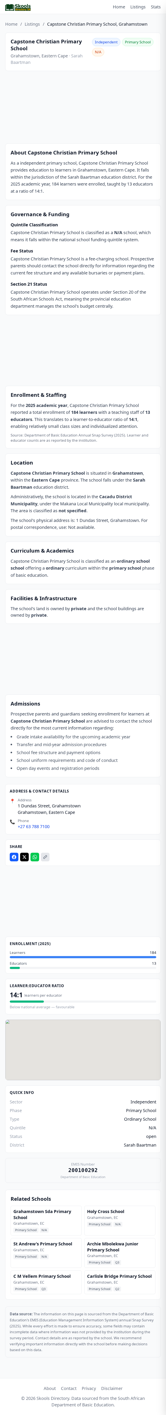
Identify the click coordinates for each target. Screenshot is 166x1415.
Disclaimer (112, 1388)
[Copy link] (45, 857)
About (50, 1388)
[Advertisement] (83, 108)
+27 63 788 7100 (33, 826)
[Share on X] (24, 857)
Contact (69, 1388)
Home (119, 7)
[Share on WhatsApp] (34, 857)
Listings (138, 7)
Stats (156, 7)
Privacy (89, 1388)
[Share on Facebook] (14, 857)
